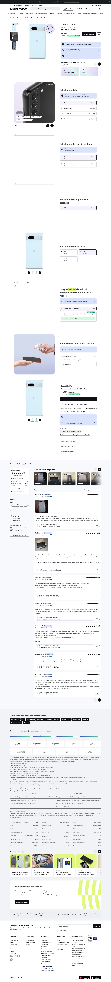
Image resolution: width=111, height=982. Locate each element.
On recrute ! (13, 953)
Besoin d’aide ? (79, 9)
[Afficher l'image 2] (16, 125)
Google (50, 895)
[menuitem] (29, 13)
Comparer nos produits (63, 942)
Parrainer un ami (45, 940)
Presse (11, 942)
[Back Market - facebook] (18, 956)
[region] (81, 71)
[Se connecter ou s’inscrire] (95, 8)
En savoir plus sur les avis (18, 491)
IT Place (74, 408)
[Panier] (99, 8)
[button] (49, 29)
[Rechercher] (31, 8)
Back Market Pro (45, 964)
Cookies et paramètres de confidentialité (78, 953)
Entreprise (89, 9)
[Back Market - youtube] (15, 956)
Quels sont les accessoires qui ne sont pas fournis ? (75, 435)
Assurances (44, 946)
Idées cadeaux (60, 947)
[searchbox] (46, 8)
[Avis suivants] (99, 700)
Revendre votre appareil (47, 949)
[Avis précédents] (95, 700)
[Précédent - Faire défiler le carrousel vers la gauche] (95, 64)
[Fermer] (109, 2)
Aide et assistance (30, 942)
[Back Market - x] (11, 959)
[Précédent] (29, 272)
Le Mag (59, 940)
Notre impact (13, 944)
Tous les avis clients (62, 944)
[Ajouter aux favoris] (99, 34)
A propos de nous (14, 940)
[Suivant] (40, 272)
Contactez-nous (30, 940)
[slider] (11, 507)
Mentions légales (76, 961)
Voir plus (37, 565)
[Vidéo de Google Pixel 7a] (14, 36)
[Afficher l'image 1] (15, 125)
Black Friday (60, 949)
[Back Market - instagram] (11, 956)
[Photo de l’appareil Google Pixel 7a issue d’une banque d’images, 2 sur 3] (14, 45)
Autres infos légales (77, 958)
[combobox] (78, 356)
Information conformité (91, 408)
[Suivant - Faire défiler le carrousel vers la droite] (99, 64)
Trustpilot (12, 951)
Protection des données (78, 956)
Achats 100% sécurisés (47, 966)
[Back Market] (18, 9)
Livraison (28, 944)
